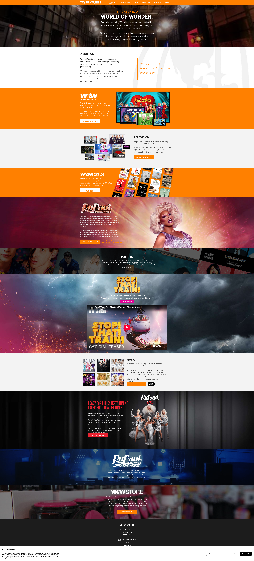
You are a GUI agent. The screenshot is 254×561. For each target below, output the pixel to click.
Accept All (245, 554)
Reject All (232, 554)
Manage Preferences (216, 554)
